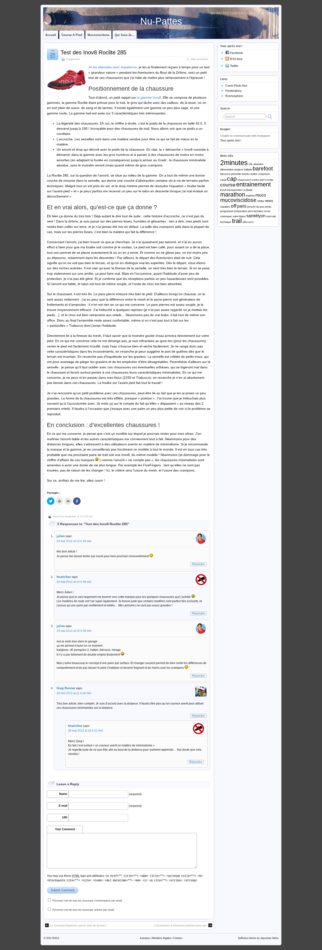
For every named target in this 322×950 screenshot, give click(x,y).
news (269, 201)
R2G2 (55, 938)
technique (225, 222)
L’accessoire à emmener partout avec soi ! (180, 925)
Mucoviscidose (98, 35)
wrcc (251, 222)
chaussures (244, 179)
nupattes (225, 206)
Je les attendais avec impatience (112, 67)
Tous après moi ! (230, 140)
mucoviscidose (238, 200)
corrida (269, 179)
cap (232, 179)
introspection (234, 190)
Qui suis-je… (125, 35)
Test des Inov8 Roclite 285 (93, 52)
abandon (258, 164)
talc (274, 216)
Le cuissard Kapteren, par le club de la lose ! (78, 925)
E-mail (63, 805)
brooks (246, 174)
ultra (245, 222)
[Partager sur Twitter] (50, 501)
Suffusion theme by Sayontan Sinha (258, 938)
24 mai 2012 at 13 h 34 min (74, 541)
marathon (232, 194)
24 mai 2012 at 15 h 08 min (74, 630)
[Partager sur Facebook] (77, 501)
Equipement (73, 59)
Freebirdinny (233, 91)
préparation (240, 211)
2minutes (234, 162)
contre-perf (258, 179)
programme (226, 211)
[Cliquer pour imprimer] (59, 501)
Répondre (198, 564)
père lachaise (255, 211)
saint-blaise (239, 216)
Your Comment (65, 829)
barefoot (263, 168)
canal (223, 179)
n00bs (260, 201)
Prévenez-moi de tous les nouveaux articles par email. (83, 909)
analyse (238, 169)
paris (241, 206)
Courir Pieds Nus (236, 85)
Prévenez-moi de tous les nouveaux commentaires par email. (87, 900)
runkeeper (226, 216)
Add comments (199, 59)
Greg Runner (66, 688)
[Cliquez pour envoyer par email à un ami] (68, 501)
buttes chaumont (260, 174)
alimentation (227, 169)
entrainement (253, 184)
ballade (248, 169)
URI (64, 817)
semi (269, 216)
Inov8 (223, 190)
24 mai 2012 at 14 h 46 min (74, 582)
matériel (250, 195)
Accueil (50, 35)
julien (61, 536)
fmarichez (70, 516)
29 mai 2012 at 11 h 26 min (74, 693)
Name (63, 794)
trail (237, 220)
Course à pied (71, 35)
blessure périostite (230, 174)
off (233, 206)
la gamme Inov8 (149, 97)
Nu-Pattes (161, 21)
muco (261, 195)
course (227, 184)
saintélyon (255, 215)
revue (267, 211)
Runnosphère (234, 96)
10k (250, 164)
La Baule (247, 190)
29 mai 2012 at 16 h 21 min (85, 730)
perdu (268, 206)
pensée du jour (255, 206)
